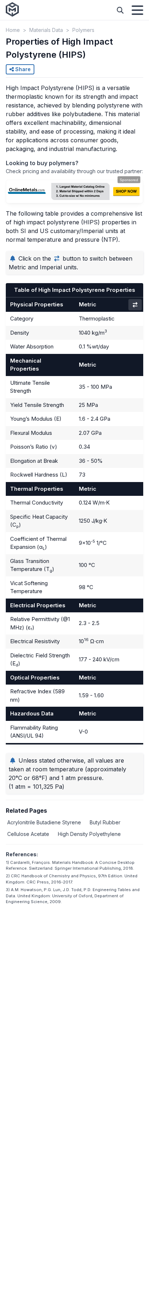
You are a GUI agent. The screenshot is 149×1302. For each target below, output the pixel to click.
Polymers (83, 30)
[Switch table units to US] (135, 304)
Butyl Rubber (105, 822)
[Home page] (12, 10)
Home (13, 30)
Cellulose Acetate (28, 834)
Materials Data (46, 30)
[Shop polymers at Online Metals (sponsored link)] (74, 191)
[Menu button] (137, 10)
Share (22, 69)
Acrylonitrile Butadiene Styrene (44, 822)
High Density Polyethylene (89, 834)
